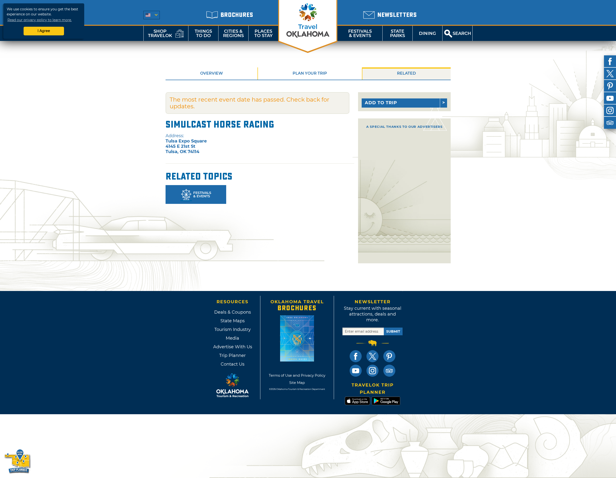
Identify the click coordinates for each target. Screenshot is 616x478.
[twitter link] (372, 356)
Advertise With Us (232, 346)
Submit (393, 331)
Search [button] (462, 33)
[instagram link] (372, 371)
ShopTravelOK (160, 33)
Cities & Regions (233, 33)
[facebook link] (356, 356)
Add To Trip (381, 102)
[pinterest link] (389, 356)
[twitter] (610, 74)
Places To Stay (263, 33)
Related (406, 73)
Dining (427, 33)
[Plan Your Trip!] (17, 461)
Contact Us (232, 364)
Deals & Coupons (232, 312)
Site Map (297, 382)
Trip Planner (232, 355)
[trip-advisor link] (389, 371)
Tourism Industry (232, 329)
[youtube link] (356, 371)
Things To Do (203, 33)
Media (232, 338)
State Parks (397, 33)
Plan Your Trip (310, 73)
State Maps (232, 320)
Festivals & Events (360, 33)
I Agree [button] (44, 31)
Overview (211, 73)
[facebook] (610, 61)
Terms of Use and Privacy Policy (297, 375)
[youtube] (610, 98)
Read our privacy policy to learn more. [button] (39, 20)
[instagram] (610, 110)
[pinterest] (610, 86)
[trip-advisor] (610, 123)
